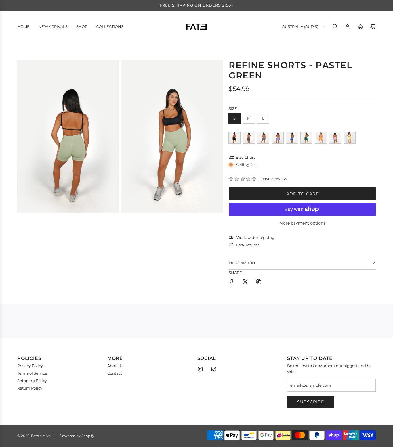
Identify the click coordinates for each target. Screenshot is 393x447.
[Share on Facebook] (231, 282)
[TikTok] (213, 369)
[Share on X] (245, 282)
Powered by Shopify (77, 435)
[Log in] (347, 26)
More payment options (302, 223)
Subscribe (310, 401)
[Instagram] (200, 369)
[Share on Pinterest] (258, 282)
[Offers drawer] (360, 26)
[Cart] (373, 26)
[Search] (335, 26)
